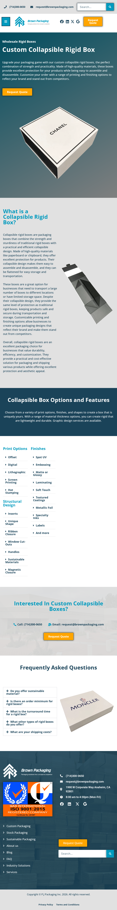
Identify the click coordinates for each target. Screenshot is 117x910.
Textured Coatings (40, 499)
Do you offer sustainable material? (25, 692)
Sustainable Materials (14, 561)
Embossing (43, 464)
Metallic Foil (44, 507)
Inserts (13, 513)
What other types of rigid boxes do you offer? (29, 723)
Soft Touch (43, 490)
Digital (12, 464)
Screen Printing (11, 481)
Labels (40, 525)
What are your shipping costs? (31, 732)
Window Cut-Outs (15, 543)
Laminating (44, 482)
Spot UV (41, 457)
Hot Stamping (11, 491)
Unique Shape (11, 522)
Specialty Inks (40, 516)
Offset (12, 457)
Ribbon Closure (11, 533)
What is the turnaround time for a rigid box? (28, 713)
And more (42, 533)
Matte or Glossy (40, 473)
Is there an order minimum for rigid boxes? (29, 702)
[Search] (110, 7)
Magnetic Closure (13, 571)
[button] (15, 457)
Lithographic (16, 472)
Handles (13, 552)
